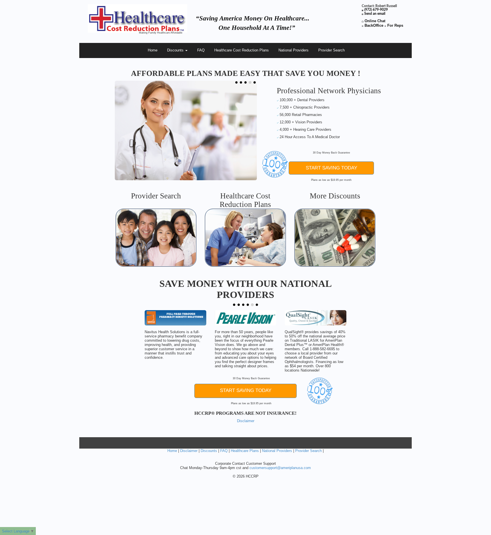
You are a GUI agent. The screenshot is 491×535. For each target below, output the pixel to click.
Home (152, 50)
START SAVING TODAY (331, 168)
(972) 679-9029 (376, 9)
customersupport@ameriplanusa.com (280, 468)
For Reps (394, 25)
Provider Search (331, 50)
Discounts (176, 50)
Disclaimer (245, 421)
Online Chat (375, 21)
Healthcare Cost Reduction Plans (241, 50)
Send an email (374, 13)
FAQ (201, 50)
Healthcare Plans (245, 451)
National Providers (293, 50)
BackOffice (373, 25)
